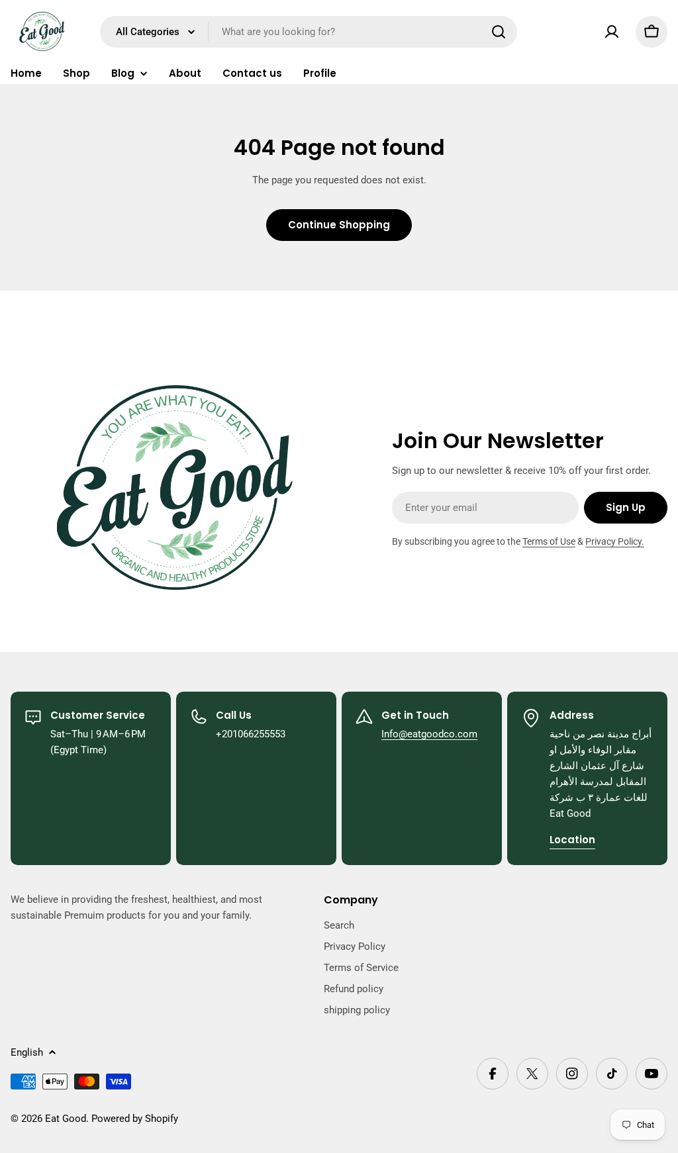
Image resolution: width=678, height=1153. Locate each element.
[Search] (499, 32)
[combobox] (308, 32)
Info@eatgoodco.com (429, 734)
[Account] (612, 32)
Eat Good (65, 1119)
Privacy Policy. (614, 541)
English (27, 1052)
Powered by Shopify (134, 1119)
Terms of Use (548, 541)
